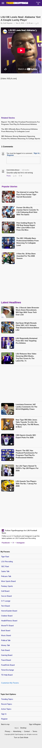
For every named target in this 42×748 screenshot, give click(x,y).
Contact (27, 731)
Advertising (17, 731)
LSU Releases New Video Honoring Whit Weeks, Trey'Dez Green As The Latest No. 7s (26, 357)
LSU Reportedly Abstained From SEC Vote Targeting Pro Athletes (26, 340)
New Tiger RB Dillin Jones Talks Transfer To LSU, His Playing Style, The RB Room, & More (27, 423)
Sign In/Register (35, 724)
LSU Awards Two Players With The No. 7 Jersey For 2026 (26, 483)
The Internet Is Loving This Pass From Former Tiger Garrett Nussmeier (27, 194)
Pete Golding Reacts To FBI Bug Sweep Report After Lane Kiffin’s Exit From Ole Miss (26, 226)
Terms (35, 731)
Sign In (3, 714)
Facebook (6, 543)
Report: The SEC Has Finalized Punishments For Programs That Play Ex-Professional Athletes (27, 454)
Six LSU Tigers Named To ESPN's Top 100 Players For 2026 (27, 468)
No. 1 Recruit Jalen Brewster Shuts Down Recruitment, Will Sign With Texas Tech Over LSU (27, 311)
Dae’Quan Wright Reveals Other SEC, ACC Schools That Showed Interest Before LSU (27, 326)
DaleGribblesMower (13, 170)
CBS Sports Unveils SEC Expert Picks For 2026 (26, 436)
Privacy (7, 731)
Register (4, 719)
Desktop (23, 728)
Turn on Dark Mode (21, 737)
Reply (9, 176)
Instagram (20, 543)
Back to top (5, 724)
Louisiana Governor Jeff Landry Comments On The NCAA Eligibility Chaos (26, 406)
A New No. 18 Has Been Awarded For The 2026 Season (26, 256)
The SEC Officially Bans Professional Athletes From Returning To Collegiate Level (27, 241)
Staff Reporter (7, 23)
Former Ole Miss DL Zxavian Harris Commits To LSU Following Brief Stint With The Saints (27, 211)
